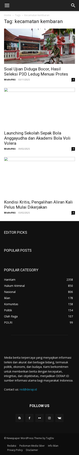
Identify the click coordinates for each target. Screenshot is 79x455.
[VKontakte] (59, 418)
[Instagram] (49, 418)
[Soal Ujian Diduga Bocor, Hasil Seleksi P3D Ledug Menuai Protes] (39, 46)
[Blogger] (19, 418)
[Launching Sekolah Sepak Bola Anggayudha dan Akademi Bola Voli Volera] (39, 108)
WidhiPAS (10, 79)
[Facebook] (29, 418)
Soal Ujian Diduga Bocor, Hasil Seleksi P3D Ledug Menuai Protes (36, 72)
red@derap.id (28, 389)
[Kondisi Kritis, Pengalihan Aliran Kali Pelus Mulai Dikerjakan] (39, 177)
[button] (6, 5)
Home (7, 15)
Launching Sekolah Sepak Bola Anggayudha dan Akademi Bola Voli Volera (37, 138)
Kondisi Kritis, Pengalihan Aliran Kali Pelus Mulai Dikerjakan (38, 205)
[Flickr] (39, 418)
